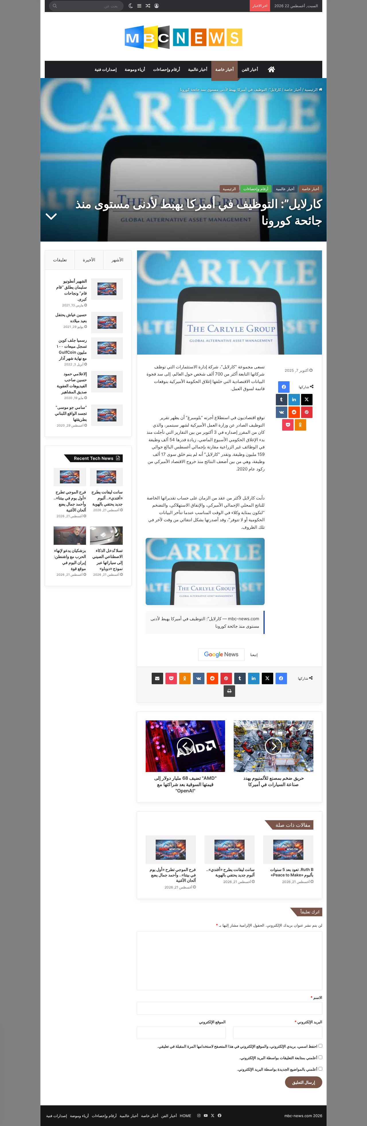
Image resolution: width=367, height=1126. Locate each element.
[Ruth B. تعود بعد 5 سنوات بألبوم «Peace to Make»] (288, 849)
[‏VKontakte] (281, 412)
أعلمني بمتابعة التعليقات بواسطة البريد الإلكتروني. (278, 1057)
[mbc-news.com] (183, 36)
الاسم (316, 997)
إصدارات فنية (106, 69)
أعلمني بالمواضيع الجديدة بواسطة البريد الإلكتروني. (277, 1069)
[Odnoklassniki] (300, 425)
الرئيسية (311, 89)
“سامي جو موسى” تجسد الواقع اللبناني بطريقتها (71, 413)
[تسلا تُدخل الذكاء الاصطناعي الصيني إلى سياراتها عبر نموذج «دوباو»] (106, 535)
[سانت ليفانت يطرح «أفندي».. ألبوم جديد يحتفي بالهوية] (229, 849)
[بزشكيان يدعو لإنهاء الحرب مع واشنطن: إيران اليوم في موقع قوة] (70, 535)
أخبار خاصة (224, 69)
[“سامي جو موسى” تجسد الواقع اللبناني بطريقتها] (107, 415)
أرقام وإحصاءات (166, 69)
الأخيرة (89, 259)
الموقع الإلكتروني (212, 1022)
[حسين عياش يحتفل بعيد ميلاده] (107, 322)
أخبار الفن (250, 69)
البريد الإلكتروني (308, 1022)
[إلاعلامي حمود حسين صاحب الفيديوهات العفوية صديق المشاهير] (107, 381)
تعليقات (60, 259)
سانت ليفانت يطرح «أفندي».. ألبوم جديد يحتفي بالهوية (107, 497)
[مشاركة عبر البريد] (157, 678)
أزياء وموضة (135, 69)
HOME (185, 1115)
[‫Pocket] (288, 425)
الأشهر (117, 259)
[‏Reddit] (294, 412)
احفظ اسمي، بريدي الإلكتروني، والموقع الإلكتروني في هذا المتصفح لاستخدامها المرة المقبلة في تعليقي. (237, 1046)
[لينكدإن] (294, 399)
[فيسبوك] (284, 387)
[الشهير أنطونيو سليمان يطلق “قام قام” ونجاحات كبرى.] (107, 289)
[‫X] (307, 399)
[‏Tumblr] (281, 399)
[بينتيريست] (307, 412)
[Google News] (221, 654)
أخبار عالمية (197, 69)
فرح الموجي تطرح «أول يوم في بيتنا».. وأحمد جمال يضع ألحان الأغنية (173, 875)
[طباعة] (229, 691)
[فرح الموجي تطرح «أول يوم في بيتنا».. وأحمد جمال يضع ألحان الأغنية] (171, 849)
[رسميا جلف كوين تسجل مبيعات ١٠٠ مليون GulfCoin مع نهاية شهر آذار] (107, 348)
